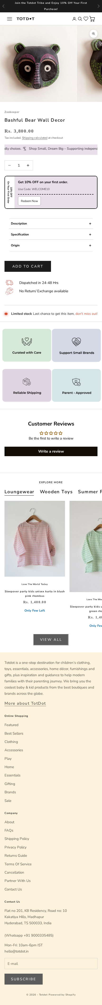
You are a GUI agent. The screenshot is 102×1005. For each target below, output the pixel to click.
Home (9, 767)
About (9, 822)
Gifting (10, 783)
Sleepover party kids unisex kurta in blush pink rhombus (35, 594)
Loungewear (19, 491)
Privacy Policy (16, 847)
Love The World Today (35, 584)
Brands (10, 792)
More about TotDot (25, 703)
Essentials (12, 775)
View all (51, 639)
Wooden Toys (56, 491)
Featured (12, 725)
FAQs (9, 830)
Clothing (11, 741)
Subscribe (23, 979)
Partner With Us (18, 880)
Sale (8, 800)
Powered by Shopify (62, 994)
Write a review (51, 451)
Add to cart (27, 266)
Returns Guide (16, 855)
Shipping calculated (34, 138)
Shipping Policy (17, 838)
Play (8, 758)
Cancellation (14, 872)
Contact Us (13, 889)
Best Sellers (14, 733)
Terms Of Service (18, 864)
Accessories (14, 750)
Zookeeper (12, 112)
